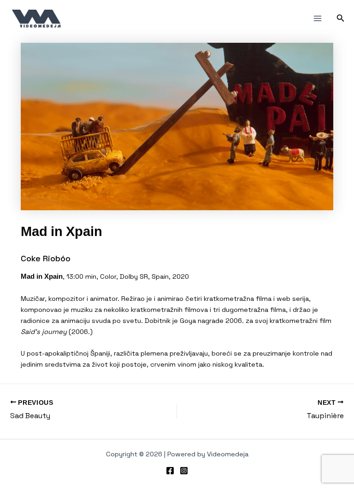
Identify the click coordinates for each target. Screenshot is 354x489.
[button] (340, 18)
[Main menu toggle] (317, 18)
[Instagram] (184, 470)
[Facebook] (170, 470)
